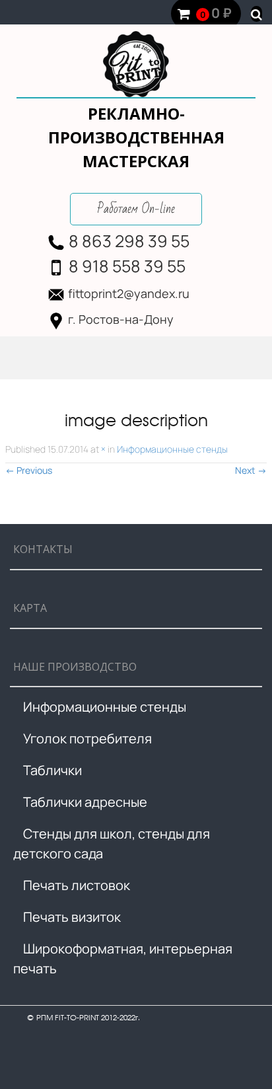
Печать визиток (72, 917)
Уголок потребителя (87, 738)
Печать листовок (76, 885)
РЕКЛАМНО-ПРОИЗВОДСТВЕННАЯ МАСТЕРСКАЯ (136, 137)
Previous (28, 470)
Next (251, 470)
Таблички (52, 770)
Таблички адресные (85, 802)
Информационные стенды (172, 449)
